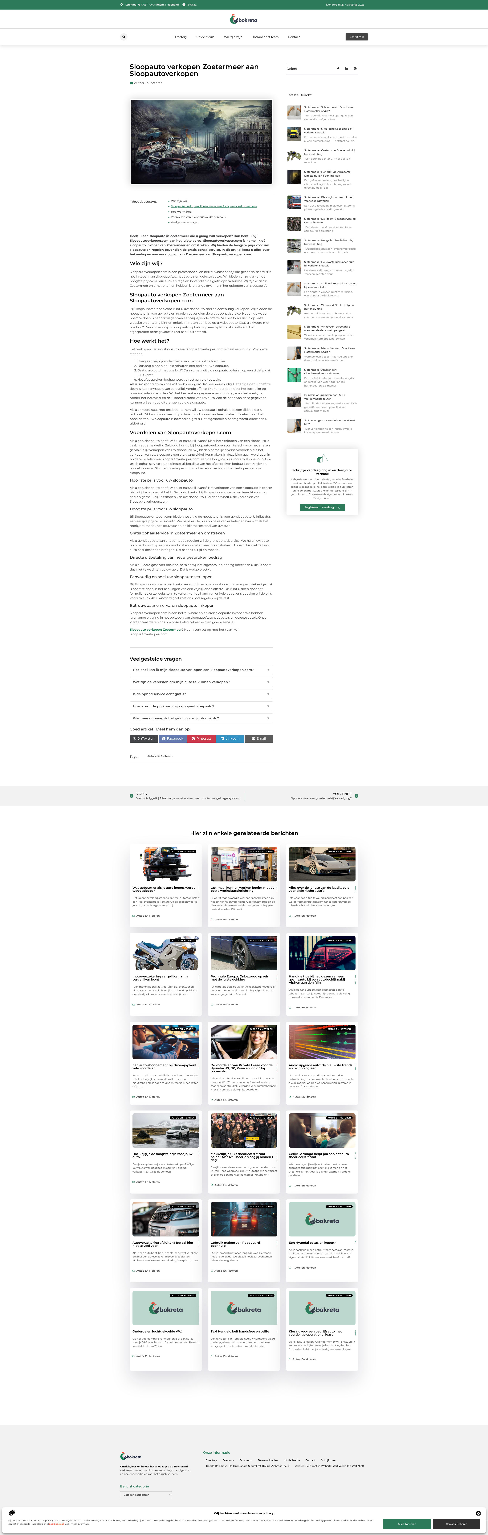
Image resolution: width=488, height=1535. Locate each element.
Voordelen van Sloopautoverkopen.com (198, 217)
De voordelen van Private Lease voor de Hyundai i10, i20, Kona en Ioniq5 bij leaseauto (242, 1068)
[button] (478, 1513)
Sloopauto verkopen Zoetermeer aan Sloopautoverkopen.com (214, 206)
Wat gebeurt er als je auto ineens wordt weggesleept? (163, 889)
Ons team (246, 1460)
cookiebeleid (56, 1523)
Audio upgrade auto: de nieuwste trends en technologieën (320, 1066)
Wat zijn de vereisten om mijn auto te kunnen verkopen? (201, 682)
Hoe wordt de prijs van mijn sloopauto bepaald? (201, 706)
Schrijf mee (328, 1460)
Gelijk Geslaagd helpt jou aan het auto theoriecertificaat (319, 1155)
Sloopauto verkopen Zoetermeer (156, 629)
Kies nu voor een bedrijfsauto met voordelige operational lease (315, 1333)
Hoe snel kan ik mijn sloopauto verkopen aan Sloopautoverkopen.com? (201, 670)
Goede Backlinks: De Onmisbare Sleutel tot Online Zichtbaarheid (247, 1465)
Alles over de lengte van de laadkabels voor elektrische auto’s (319, 889)
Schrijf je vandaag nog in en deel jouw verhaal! (322, 472)
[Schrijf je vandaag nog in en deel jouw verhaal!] (322, 458)
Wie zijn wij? (233, 37)
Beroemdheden (268, 1460)
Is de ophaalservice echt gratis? (201, 694)
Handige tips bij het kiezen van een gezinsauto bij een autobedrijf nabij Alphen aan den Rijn (317, 979)
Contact (294, 37)
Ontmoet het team (265, 37)
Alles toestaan (407, 1523)
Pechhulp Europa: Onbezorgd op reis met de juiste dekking (240, 978)
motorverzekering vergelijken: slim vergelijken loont (160, 978)
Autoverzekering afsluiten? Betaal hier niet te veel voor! (162, 1244)
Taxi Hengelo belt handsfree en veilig (240, 1331)
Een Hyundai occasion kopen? (312, 1242)
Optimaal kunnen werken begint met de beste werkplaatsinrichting (242, 889)
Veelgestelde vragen (185, 222)
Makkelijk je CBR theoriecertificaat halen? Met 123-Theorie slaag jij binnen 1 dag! (242, 1157)
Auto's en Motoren (148, 83)
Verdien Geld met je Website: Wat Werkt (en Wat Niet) (329, 1465)
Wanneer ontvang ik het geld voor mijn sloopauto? (201, 718)
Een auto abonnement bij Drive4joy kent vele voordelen (164, 1066)
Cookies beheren (456, 1523)
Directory (180, 37)
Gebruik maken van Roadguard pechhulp (235, 1244)
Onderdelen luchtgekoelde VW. (157, 1331)
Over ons (228, 1460)
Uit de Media (205, 37)
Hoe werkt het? (182, 211)
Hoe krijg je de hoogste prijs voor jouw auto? (162, 1155)
